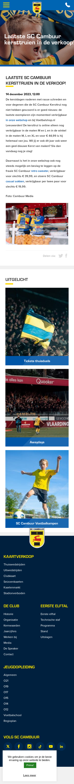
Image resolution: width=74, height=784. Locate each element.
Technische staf (50, 620)
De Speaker (11, 648)
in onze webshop (16, 120)
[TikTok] (40, 746)
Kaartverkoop (19, 556)
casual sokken (15, 181)
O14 (6, 704)
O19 (6, 686)
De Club (11, 605)
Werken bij (10, 637)
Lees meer (29, 775)
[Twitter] (8, 746)
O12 (6, 709)
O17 (6, 692)
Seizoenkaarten (13, 582)
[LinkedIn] (61, 746)
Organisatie (11, 620)
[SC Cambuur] (37, 8)
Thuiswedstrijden (14, 564)
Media (7, 643)
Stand (44, 631)
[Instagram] (29, 746)
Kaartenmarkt (12, 587)
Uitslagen (46, 637)
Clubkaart (10, 576)
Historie (8, 614)
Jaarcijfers (10, 631)
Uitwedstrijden (13, 570)
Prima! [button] (30, 765)
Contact (8, 654)
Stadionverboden (14, 593)
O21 (6, 681)
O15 (6, 698)
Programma (48, 625)
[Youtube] (50, 746)
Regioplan (10, 721)
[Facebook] (18, 746)
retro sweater (39, 171)
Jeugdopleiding (19, 666)
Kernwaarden (12, 625)
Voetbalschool (13, 715)
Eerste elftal (54, 605)
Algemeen (10, 675)
